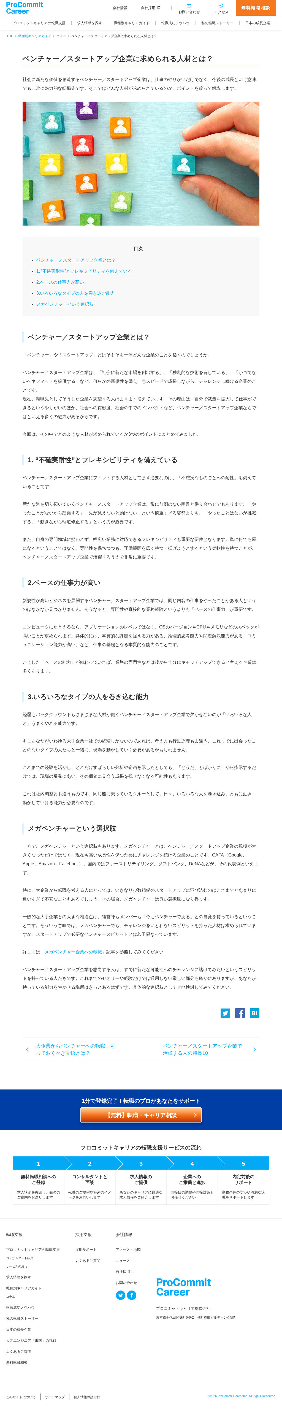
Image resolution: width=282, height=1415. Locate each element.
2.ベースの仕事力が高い (60, 282)
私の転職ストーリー (22, 1318)
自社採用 (123, 1272)
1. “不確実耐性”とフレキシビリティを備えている (84, 271)
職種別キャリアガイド (34, 36)
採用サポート (86, 1250)
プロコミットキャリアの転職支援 (33, 1250)
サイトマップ (55, 1397)
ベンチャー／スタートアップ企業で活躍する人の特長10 (202, 1049)
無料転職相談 (255, 8)
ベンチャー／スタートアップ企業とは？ (76, 260)
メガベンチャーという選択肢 (65, 304)
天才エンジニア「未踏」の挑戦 (31, 1340)
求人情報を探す (18, 1277)
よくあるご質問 (18, 1351)
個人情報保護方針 (87, 1397)
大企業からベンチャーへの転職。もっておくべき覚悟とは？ (75, 1049)
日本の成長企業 (18, 1329)
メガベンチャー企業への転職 (73, 952)
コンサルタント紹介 (19, 1258)
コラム (61, 36)
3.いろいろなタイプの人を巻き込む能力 (75, 293)
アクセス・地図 (128, 1250)
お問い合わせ (126, 1283)
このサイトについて (21, 1397)
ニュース (123, 1261)
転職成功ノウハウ (20, 1307)
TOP (10, 36)
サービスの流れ (16, 1266)
